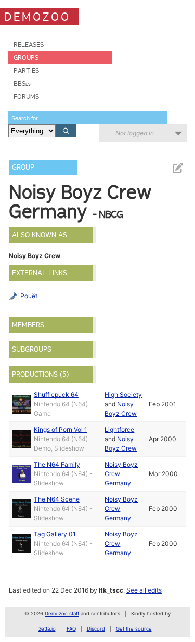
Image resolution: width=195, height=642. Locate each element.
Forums (26, 96)
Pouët (28, 296)
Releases (29, 44)
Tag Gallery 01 (55, 534)
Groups (26, 57)
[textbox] (87, 117)
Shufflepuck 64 (56, 395)
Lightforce (119, 429)
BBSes (22, 83)
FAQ (71, 629)
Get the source (134, 629)
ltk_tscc (111, 590)
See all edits (144, 590)
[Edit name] (177, 168)
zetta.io (47, 629)
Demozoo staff (62, 614)
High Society (123, 395)
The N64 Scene (57, 499)
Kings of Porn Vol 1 (60, 429)
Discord (96, 629)
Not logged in (134, 133)
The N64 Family (57, 464)
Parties (26, 70)
